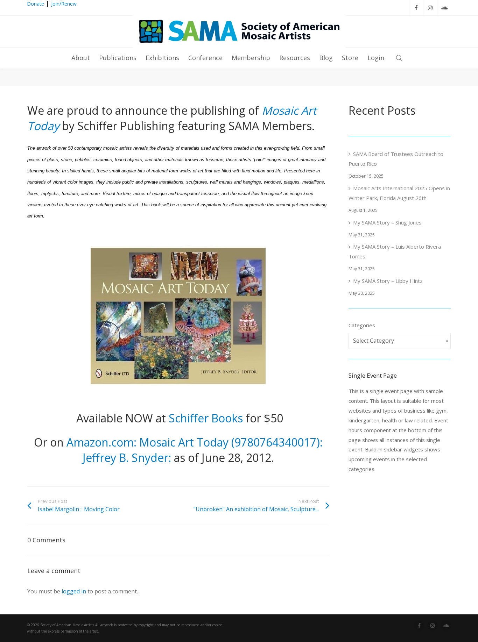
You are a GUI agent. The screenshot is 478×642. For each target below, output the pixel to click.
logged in (74, 591)
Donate (35, 3)
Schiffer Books (206, 418)
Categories (362, 325)
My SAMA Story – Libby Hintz (388, 280)
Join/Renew (64, 3)
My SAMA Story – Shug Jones (387, 222)
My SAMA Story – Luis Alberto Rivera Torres (395, 251)
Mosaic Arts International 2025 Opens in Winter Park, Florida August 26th (399, 193)
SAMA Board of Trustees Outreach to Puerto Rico (396, 158)
